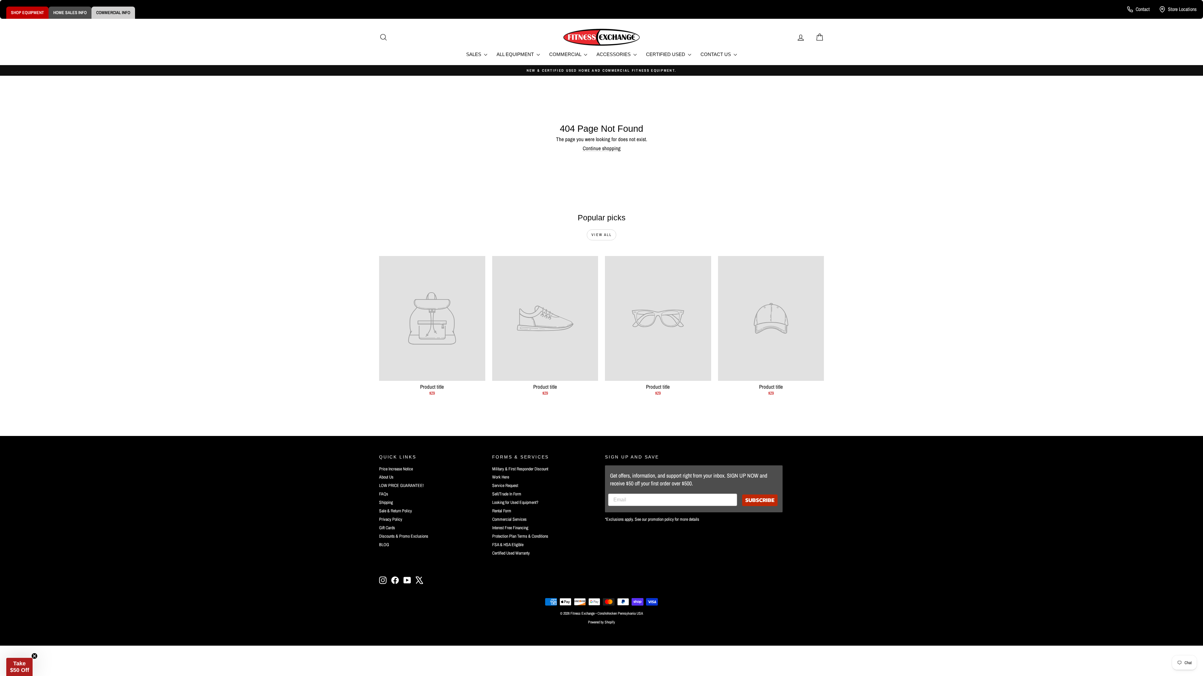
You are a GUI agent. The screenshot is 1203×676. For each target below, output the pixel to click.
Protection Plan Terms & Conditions (520, 536)
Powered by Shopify (601, 622)
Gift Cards (387, 527)
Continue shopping (602, 148)
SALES (474, 54)
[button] (19, 667)
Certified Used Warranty (511, 553)
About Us (386, 477)
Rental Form (501, 511)
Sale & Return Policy (395, 511)
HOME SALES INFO (70, 12)
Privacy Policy (390, 519)
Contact (1143, 9)
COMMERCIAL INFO (113, 12)
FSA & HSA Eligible (507, 544)
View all (601, 234)
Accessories (614, 54)
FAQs (383, 494)
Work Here (500, 477)
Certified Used (666, 54)
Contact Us (716, 54)
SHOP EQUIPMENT (27, 12)
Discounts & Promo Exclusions (403, 536)
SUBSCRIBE (759, 500)
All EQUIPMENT (516, 54)
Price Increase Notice (396, 469)
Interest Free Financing (510, 527)
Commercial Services (509, 519)
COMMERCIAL (565, 54)
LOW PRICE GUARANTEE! (401, 485)
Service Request (505, 485)
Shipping (386, 502)
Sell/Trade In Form (506, 494)
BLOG (384, 544)
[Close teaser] (34, 656)
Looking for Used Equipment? (515, 502)
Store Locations (1182, 9)
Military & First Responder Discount (520, 469)
